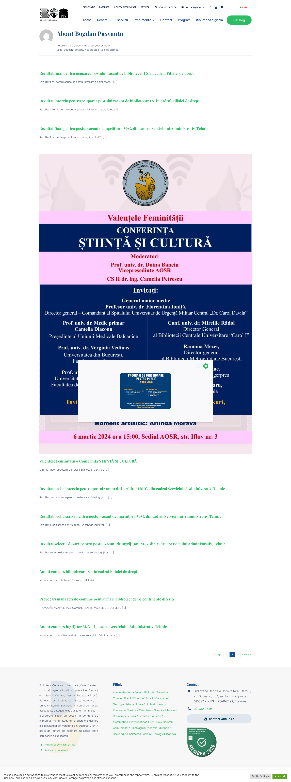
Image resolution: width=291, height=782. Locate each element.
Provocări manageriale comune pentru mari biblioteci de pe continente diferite (107, 598)
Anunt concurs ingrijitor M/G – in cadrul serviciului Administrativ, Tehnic (103, 626)
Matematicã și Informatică (129, 722)
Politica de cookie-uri (56, 750)
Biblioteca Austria (150, 716)
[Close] (205, 366)
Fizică (149, 698)
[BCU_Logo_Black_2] (53, 9)
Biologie (149, 692)
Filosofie (138, 698)
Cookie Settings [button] (260, 776)
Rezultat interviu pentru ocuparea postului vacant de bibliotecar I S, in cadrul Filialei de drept (119, 100)
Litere (139, 704)
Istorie (130, 704)
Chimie (117, 698)
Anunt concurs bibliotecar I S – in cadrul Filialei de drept (88, 571)
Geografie (161, 698)
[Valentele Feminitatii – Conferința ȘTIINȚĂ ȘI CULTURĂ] (145, 303)
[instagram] (216, 7)
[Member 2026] (202, 728)
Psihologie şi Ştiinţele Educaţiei (150, 728)
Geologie (118, 704)
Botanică (162, 692)
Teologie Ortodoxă (164, 734)
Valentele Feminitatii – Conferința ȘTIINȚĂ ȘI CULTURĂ (88, 461)
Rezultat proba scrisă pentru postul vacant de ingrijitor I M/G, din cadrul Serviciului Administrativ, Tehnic (130, 516)
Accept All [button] (279, 776)
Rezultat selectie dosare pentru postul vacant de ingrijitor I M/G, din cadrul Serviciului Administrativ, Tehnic (132, 543)
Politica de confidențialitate (60, 744)
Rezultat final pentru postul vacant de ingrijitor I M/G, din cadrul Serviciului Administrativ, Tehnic (123, 128)
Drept (127, 698)
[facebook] (210, 7)
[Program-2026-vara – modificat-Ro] (145, 374)
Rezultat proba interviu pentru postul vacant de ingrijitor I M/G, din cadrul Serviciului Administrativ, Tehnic (132, 488)
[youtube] (222, 7)
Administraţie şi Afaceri (127, 692)
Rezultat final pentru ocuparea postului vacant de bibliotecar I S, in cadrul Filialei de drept (116, 73)
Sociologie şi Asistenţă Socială (132, 734)
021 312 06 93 (203, 709)
